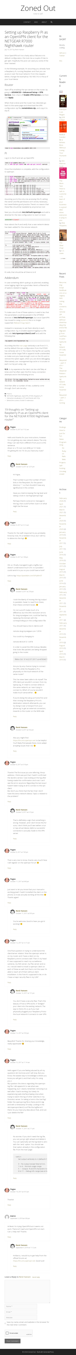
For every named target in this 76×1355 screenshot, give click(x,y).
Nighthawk (17, 396)
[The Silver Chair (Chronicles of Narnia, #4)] (63, 240)
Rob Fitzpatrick (63, 225)
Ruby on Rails (64, 454)
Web (64, 459)
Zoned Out (38, 8)
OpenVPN (25, 396)
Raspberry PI (38, 396)
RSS (60, 61)
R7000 (31, 396)
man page (23, 345)
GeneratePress (48, 1352)
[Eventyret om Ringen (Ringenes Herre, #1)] (63, 107)
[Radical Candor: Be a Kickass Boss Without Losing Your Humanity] (63, 132)
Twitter (62, 55)
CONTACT (27, 22)
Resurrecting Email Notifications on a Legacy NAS (62, 290)
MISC (36, 22)
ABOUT (44, 22)
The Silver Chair (61, 245)
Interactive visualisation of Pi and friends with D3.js (23, 398)
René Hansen (21, 464)
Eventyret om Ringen (62, 112)
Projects (62, 462)
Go (63, 448)
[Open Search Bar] (51, 22)
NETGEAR (10, 396)
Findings (62, 427)
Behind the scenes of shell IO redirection (20, 400)
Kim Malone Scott (62, 163)
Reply (9, 456)
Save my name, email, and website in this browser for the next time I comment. (28, 1323)
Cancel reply (36, 1277)
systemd (24, 320)
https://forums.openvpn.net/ (24, 740)
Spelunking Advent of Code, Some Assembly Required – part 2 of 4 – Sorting (63, 389)
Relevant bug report (22, 323)
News (61, 439)
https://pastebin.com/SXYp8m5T (29, 575)
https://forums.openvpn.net (24, 1261)
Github (62, 53)
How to (9, 394)
